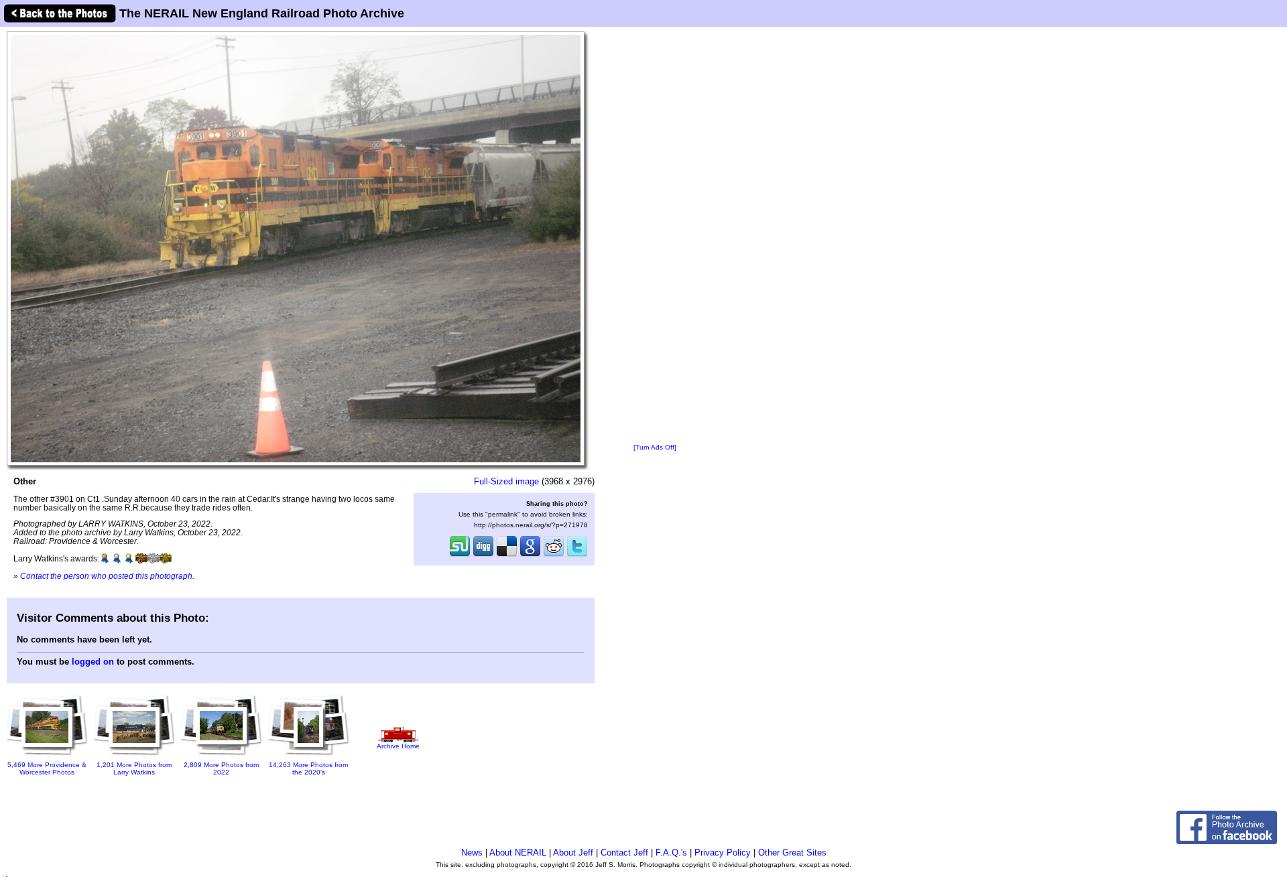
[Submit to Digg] (483, 555)
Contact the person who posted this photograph (106, 575)
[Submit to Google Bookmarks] (530, 555)
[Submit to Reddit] (553, 555)
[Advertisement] (655, 236)
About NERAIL (517, 853)
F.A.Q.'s (671, 853)
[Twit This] (577, 555)
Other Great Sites (792, 853)
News (472, 853)
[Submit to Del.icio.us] (506, 555)
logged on (93, 662)
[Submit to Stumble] (460, 555)
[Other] (295, 248)
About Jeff (573, 853)
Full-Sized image (506, 481)
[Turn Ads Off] (654, 447)
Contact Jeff (624, 853)
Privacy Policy (722, 853)
